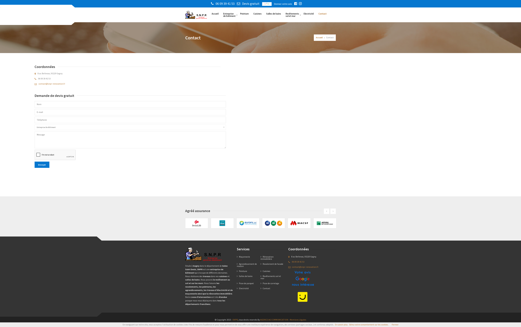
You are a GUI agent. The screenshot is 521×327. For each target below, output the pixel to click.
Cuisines (257, 13)
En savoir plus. (341, 324)
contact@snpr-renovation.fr (52, 83)
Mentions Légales (298, 319)
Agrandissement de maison (247, 265)
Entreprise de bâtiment (229, 15)
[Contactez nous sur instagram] (301, 3)
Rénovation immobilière (267, 257)
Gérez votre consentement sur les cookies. (368, 324)
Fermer (395, 324)
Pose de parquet (246, 283)
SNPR (235, 319)
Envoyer (42, 164)
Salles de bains (273, 13)
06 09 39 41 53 (225, 3)
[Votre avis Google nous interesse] (302, 278)
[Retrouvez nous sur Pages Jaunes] (302, 296)
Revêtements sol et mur (292, 15)
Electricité (309, 13)
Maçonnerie (244, 256)
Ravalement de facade (273, 264)
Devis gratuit (250, 3)
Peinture (244, 13)
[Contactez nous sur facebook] (296, 3)
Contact (322, 13)
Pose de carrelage (271, 283)
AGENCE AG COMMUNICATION (274, 319)
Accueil (215, 13)
